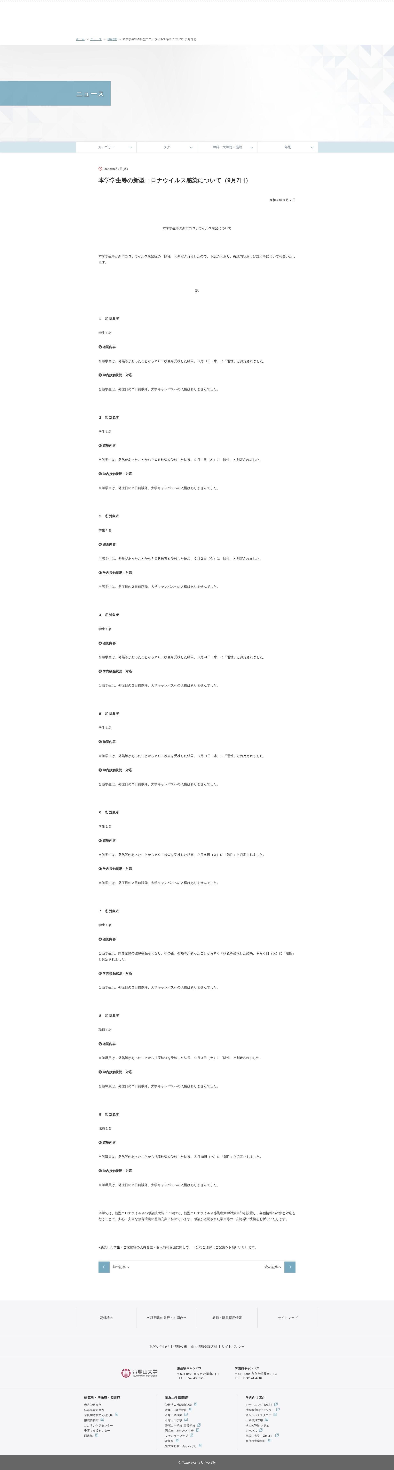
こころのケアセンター (98, 1425)
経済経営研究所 (94, 1410)
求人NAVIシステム (257, 1425)
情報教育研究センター (260, 1410)
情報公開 (180, 1346)
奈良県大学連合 (256, 1441)
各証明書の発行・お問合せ (166, 1317)
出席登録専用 (254, 1420)
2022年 (112, 39)
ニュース (96, 39)
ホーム (80, 39)
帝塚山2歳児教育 (176, 1410)
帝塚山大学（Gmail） (259, 1436)
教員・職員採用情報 (227, 1317)
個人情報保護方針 (204, 1346)
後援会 (169, 1441)
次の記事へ (273, 1266)
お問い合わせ (159, 1346)
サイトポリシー (233, 1346)
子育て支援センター (97, 1430)
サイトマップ (288, 1317)
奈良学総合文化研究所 (98, 1415)
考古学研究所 (92, 1405)
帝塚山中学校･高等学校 (180, 1425)
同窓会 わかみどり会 (179, 1430)
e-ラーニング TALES (259, 1405)
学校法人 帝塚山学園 (178, 1405)
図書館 (88, 1436)
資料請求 (106, 1317)
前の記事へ (121, 1266)
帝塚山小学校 (173, 1420)
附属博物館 (91, 1420)
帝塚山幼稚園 (173, 1415)
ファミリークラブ (176, 1436)
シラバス (251, 1430)
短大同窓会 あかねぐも (181, 1446)
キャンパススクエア (258, 1415)
